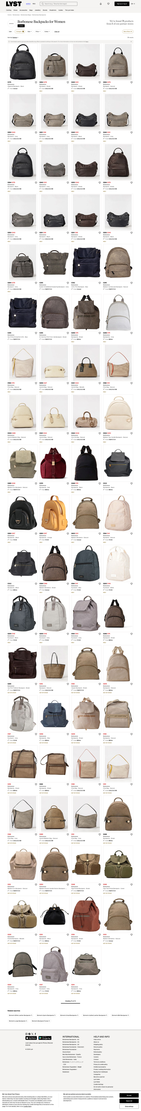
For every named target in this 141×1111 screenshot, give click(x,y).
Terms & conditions (99, 1062)
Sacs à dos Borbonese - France (72, 1057)
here (87, 41)
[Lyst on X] (32, 1034)
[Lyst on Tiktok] (29, 1034)
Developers (97, 1054)
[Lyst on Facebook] (35, 1034)
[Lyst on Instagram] (26, 1034)
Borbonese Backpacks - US (71, 1044)
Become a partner (99, 1077)
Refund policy (98, 1052)
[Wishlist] (108, 4)
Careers (96, 1057)
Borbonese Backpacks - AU (71, 1039)
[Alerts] (101, 4)
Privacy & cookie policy (101, 1064)
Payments (97, 1049)
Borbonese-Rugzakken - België (72, 1067)
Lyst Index (97, 1079)
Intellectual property (100, 1067)
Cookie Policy (27, 1106)
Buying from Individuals (101, 1072)
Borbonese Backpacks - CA (71, 1042)
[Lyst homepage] (13, 3)
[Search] (43, 4)
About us (96, 1042)
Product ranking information (102, 1069)
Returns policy (98, 1047)
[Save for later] (36, 82)
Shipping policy (98, 1044)
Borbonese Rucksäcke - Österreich (73, 1047)
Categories (97, 1074)
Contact (96, 1059)
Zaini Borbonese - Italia (70, 1059)
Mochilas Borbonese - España (72, 1054)
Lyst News (97, 1082)
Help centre (97, 1039)
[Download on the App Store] (31, 1038)
